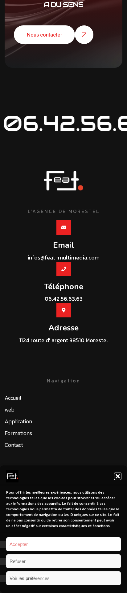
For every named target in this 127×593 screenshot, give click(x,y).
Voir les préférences (30, 578)
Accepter (19, 544)
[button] (118, 476)
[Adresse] (63, 310)
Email (63, 245)
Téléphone (63, 286)
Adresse (63, 327)
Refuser (18, 561)
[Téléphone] (63, 269)
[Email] (63, 227)
